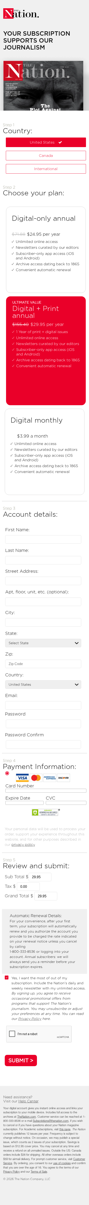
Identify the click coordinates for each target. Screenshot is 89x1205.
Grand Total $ (19, 895)
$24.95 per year (43, 234)
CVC (50, 798)
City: (10, 612)
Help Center (28, 1101)
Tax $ (10, 886)
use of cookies (62, 1163)
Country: (14, 674)
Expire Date (17, 798)
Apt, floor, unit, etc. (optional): (37, 591)
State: (11, 633)
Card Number (19, 786)
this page (64, 1129)
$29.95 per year (47, 324)
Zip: (9, 654)
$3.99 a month (32, 436)
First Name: (17, 529)
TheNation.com (26, 1117)
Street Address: (21, 571)
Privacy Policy (29, 1019)
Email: (11, 695)
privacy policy (23, 845)
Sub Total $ (17, 876)
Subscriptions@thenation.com (50, 1121)
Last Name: (17, 550)
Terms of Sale (39, 1172)
